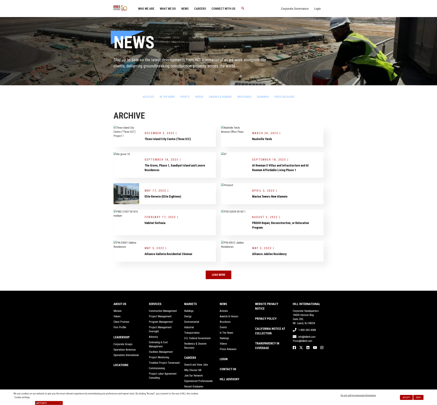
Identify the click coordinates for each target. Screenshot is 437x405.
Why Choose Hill (192, 370)
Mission (118, 311)
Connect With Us (223, 8)
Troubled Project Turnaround (164, 362)
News (185, 8)
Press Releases (284, 96)
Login (317, 8)
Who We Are (146, 8)
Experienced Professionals (198, 381)
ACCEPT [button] (406, 397)
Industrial (189, 327)
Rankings (263, 96)
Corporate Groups (123, 344)
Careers (200, 8)
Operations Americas (125, 349)
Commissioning (157, 368)
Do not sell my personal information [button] (358, 395)
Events (184, 96)
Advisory (153, 336)
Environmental (191, 321)
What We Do (168, 8)
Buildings (189, 311)
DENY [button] (418, 397)
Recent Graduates (193, 386)
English (43, 403)
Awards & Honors (220, 96)
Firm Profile (120, 327)
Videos (199, 96)
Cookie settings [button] (22, 397)
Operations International (126, 355)
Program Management (161, 321)
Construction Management (163, 311)
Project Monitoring (159, 357)
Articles (148, 96)
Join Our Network (193, 375)
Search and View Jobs (196, 364)
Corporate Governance (295, 8)
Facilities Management (161, 351)
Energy (188, 316)
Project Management (160, 316)
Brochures (244, 96)
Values (117, 316)
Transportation (192, 332)
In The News (167, 96)
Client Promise (121, 321)
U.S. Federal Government (197, 338)
